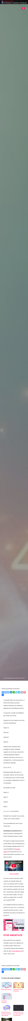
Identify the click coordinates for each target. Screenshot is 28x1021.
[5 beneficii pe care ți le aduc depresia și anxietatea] (18, 1008)
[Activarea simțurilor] (6, 997)
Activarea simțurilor (4, 1002)
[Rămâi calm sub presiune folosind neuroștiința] (6, 1008)
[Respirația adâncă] (6, 985)
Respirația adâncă (6, 989)
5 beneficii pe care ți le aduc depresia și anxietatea (18, 1014)
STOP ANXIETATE (17, 951)
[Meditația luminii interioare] (18, 985)
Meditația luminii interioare (17, 990)
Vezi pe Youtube (14, 874)
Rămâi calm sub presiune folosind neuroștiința (6, 1014)
